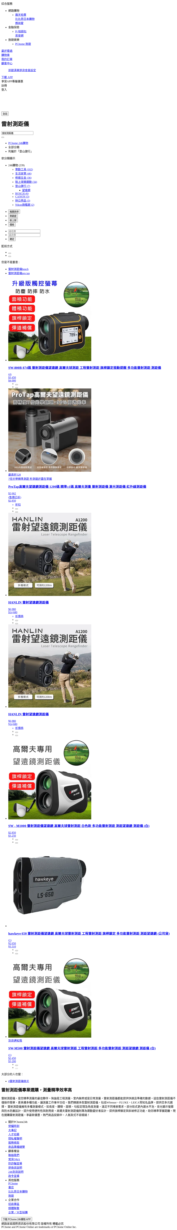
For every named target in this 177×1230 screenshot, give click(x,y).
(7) (22, 186)
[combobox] (88, 125)
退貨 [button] (22, 70)
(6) (22, 193)
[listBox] (88, 246)
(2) (24, 204)
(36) (23, 177)
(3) (22, 196)
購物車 (5, 55)
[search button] (2, 137)
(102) (24, 169)
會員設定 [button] (30, 70)
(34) (26, 181)
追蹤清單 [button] (13, 70)
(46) (23, 173)
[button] (88, 23)
